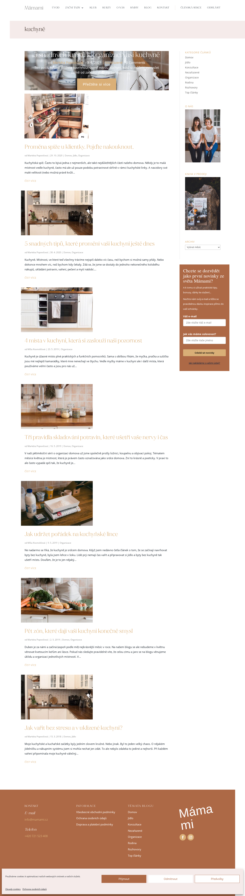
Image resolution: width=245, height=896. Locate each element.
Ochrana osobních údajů (34, 889)
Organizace (84, 155)
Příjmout (124, 879)
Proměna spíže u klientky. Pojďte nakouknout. (79, 146)
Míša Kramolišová (36, 349)
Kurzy (106, 7)
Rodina (189, 82)
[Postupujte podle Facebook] (183, 837)
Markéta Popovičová (68, 62)
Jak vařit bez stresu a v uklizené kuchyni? (73, 727)
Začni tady (72, 7)
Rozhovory (191, 87)
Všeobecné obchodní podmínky (95, 812)
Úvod (56, 7)
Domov (68, 155)
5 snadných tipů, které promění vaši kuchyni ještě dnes (90, 243)
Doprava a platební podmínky (94, 824)
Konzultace (191, 67)
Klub (93, 7)
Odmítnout (170, 879)
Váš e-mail (190, 316)
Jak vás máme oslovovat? (199, 334)
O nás (121, 7)
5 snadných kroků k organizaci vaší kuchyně (97, 54)
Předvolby (217, 879)
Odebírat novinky (204, 352)
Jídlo (75, 155)
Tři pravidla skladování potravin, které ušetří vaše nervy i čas (96, 437)
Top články (191, 92)
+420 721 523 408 (36, 836)
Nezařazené (113, 62)
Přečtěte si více (96, 84)
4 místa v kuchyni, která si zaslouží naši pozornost (83, 340)
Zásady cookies (13, 889)
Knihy (134, 7)
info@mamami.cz (36, 820)
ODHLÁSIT (213, 7)
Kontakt (163, 7)
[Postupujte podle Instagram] (190, 837)
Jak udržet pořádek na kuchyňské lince (71, 534)
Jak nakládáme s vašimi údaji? (204, 363)
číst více (30, 180)
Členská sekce (191, 7)
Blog (147, 7)
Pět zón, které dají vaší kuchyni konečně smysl (79, 631)
